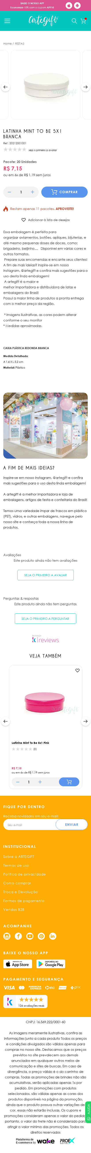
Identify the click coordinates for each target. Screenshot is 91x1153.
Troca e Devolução (20, 892)
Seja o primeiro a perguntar (45, 618)
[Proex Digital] (67, 1140)
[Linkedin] (52, 936)
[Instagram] (6, 936)
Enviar (71, 824)
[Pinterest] (41, 936)
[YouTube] (29, 936)
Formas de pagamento (24, 900)
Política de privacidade (24, 874)
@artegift (60, 477)
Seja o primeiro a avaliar (45, 575)
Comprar (68, 192)
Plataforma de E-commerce (25, 1141)
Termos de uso (16, 865)
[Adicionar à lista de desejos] (77, 670)
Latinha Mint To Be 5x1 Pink (30, 743)
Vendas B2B (14, 909)
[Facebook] (18, 936)
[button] (5, 87)
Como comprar (17, 883)
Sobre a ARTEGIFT (18, 856)
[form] (21, 192)
